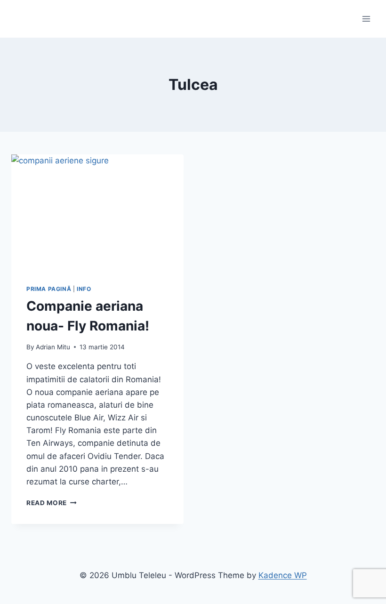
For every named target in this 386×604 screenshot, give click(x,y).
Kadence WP (282, 575)
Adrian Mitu (53, 347)
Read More (51, 503)
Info (84, 288)
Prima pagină (48, 288)
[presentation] (97, 211)
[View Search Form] (19, 18)
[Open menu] (366, 18)
